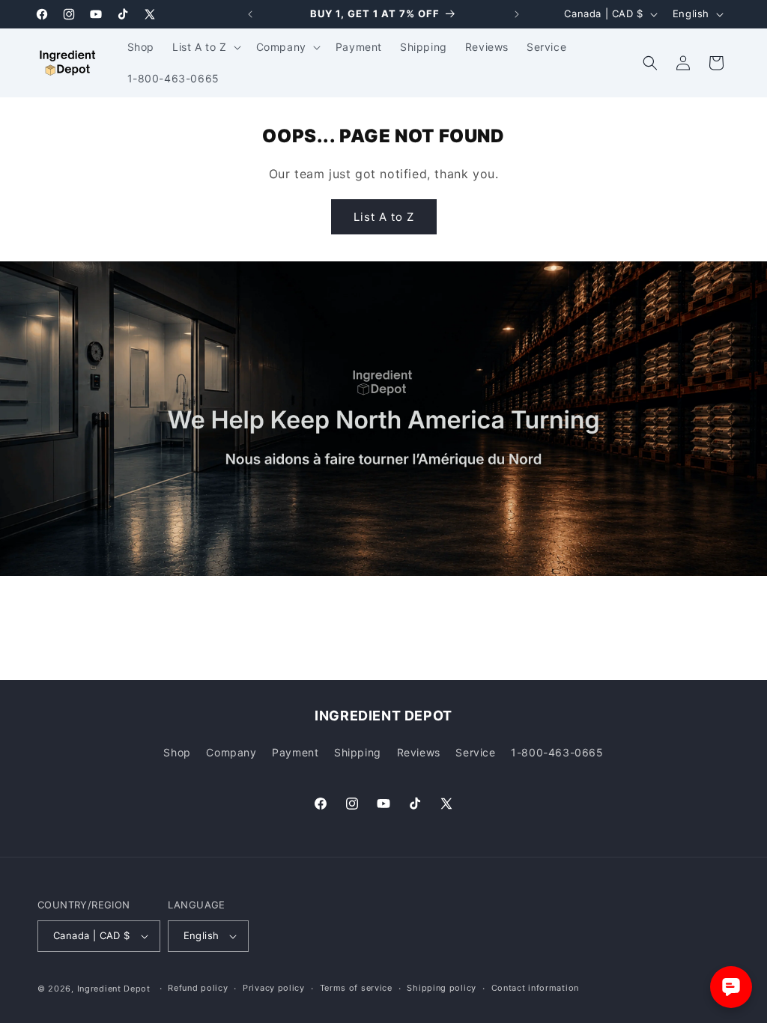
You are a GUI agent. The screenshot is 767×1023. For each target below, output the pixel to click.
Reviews (418, 752)
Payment (295, 752)
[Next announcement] (516, 14)
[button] (205, 47)
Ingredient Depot (114, 988)
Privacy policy (274, 988)
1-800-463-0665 (557, 752)
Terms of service (356, 988)
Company (231, 752)
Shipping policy (441, 988)
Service (475, 752)
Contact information (535, 988)
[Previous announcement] (250, 14)
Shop (176, 752)
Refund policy (198, 988)
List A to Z (384, 217)
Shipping (357, 752)
